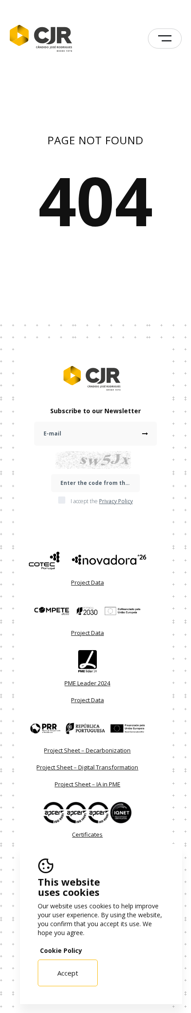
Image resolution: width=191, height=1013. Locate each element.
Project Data (87, 582)
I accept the (102, 501)
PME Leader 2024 (87, 683)
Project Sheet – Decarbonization (87, 750)
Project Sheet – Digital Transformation (87, 767)
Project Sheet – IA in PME (87, 784)
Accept (67, 972)
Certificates (87, 834)
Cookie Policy (61, 950)
